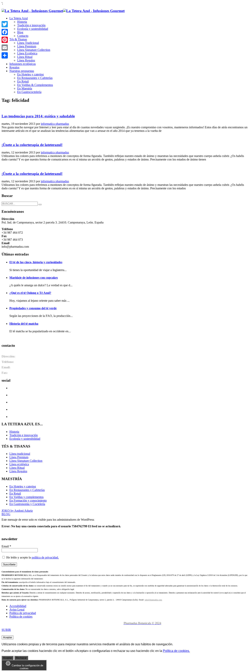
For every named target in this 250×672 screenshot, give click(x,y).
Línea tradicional (19, 453)
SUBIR (6, 629)
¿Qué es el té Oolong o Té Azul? (30, 292)
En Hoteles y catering (22, 486)
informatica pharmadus (55, 123)
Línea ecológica (19, 464)
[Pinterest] (5, 40)
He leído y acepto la (32, 557)
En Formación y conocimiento (28, 500)
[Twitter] (5, 24)
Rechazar (21, 657)
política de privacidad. (45, 557)
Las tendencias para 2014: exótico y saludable (38, 116)
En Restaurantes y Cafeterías (27, 490)
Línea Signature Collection (25, 460)
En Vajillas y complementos (26, 497)
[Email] (5, 47)
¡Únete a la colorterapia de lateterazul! (32, 145)
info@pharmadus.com (153, 600)
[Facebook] (5, 32)
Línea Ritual (17, 467)
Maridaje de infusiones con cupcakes (33, 277)
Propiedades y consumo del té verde (33, 308)
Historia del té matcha (23, 323)
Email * (6, 546)
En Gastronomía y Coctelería (27, 504)
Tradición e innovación (23, 435)
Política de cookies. (176, 650)
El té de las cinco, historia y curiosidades (35, 262)
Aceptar (7, 637)
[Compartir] (5, 55)
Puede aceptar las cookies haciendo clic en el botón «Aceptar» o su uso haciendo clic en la (96, 650)
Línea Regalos (18, 471)
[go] (40, 204)
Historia (14, 431)
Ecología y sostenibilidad (24, 438)
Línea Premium (18, 457)
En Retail (15, 493)
